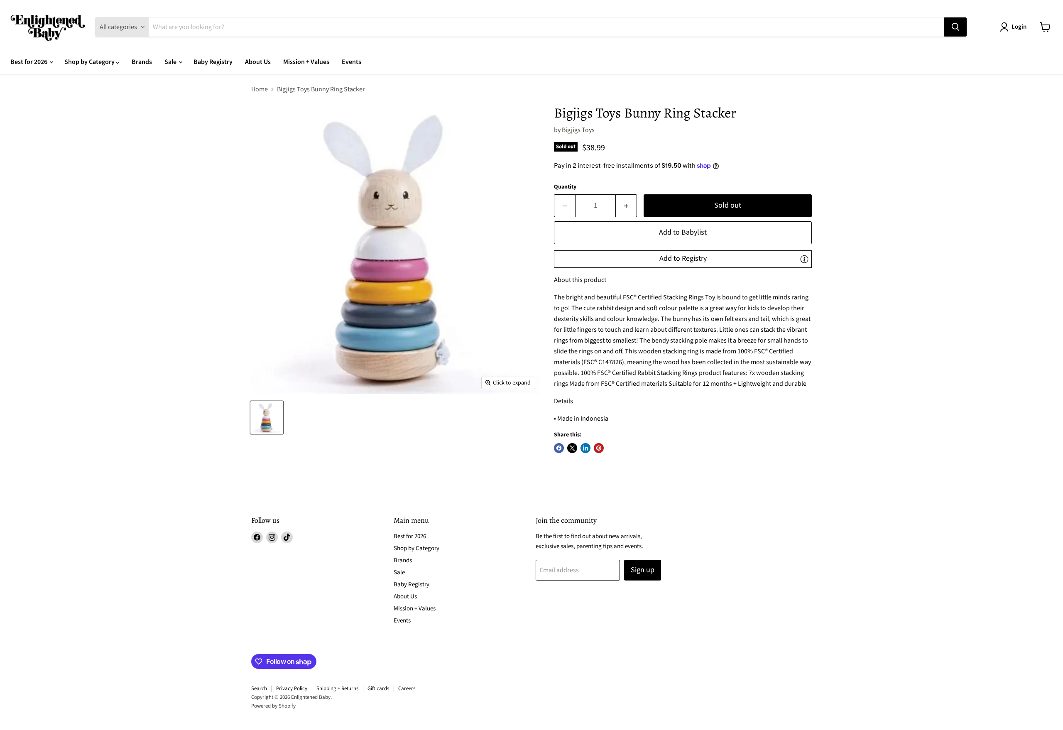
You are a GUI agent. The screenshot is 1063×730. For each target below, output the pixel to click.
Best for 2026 (29, 61)
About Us (258, 61)
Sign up (642, 570)
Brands (142, 61)
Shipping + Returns (337, 688)
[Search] (955, 27)
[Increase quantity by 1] (626, 205)
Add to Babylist (683, 232)
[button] (683, 259)
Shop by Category (90, 61)
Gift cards (378, 688)
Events (351, 61)
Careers (406, 688)
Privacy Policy (291, 688)
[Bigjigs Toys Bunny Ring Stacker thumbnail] (266, 417)
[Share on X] (572, 448)
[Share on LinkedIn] (585, 448)
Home (259, 89)
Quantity (565, 187)
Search (259, 688)
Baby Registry (213, 61)
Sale (171, 61)
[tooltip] (804, 259)
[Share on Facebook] (559, 448)
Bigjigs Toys (578, 130)
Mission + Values (306, 61)
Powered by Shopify (273, 706)
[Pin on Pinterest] (599, 448)
